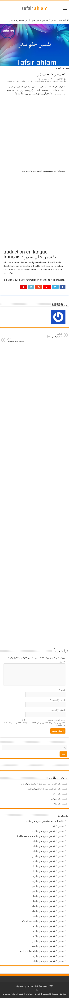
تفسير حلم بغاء (60, 804)
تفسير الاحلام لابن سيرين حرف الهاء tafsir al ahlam (42, 951)
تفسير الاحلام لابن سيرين (13, 994)
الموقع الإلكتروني (58, 710)
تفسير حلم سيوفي (59, 799)
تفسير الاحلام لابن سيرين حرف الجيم (48, 856)
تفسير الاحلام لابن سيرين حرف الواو (48, 956)
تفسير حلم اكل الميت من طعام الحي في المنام (46, 789)
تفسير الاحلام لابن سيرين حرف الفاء (48, 926)
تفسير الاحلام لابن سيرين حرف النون (48, 946)
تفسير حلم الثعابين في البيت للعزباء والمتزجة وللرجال (44, 784)
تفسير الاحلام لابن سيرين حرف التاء (48, 846)
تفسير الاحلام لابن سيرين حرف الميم (48, 941)
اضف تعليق (25, 81)
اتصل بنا (63, 994)
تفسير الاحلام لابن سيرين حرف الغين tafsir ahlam (42, 921)
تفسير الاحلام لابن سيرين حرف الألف (48, 831)
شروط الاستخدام (33, 994)
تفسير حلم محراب (53, 335)
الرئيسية (63, 20)
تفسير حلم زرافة (60, 794)
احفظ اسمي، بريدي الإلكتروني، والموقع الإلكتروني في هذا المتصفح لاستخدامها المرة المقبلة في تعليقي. (34, 722)
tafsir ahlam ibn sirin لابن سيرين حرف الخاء (45, 821)
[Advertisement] (34, 133)
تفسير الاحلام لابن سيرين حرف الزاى (48, 881)
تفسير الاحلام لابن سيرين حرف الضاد (48, 901)
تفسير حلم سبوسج (15, 340)
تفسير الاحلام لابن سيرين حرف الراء (48, 876)
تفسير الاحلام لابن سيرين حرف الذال (48, 871)
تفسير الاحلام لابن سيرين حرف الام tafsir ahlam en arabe (39, 836)
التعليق (62, 661)
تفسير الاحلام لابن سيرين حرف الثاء (48, 851)
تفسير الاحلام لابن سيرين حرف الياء (48, 961)
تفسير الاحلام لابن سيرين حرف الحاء (48, 861)
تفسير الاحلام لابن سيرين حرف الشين (47, 891)
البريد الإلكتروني (57, 700)
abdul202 (59, 79)
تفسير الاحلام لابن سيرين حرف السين (41, 20)
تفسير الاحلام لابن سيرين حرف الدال (48, 866)
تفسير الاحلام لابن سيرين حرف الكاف (48, 936)
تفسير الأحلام (58, 826)
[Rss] (37, 990)
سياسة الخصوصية (50, 994)
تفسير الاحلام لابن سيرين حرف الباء (48, 841)
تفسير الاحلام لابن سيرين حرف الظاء (48, 911)
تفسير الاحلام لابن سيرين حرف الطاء (48, 906)
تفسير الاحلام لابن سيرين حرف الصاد (48, 896)
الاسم (62, 690)
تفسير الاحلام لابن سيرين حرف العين (48, 916)
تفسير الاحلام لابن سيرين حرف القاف (48, 931)
